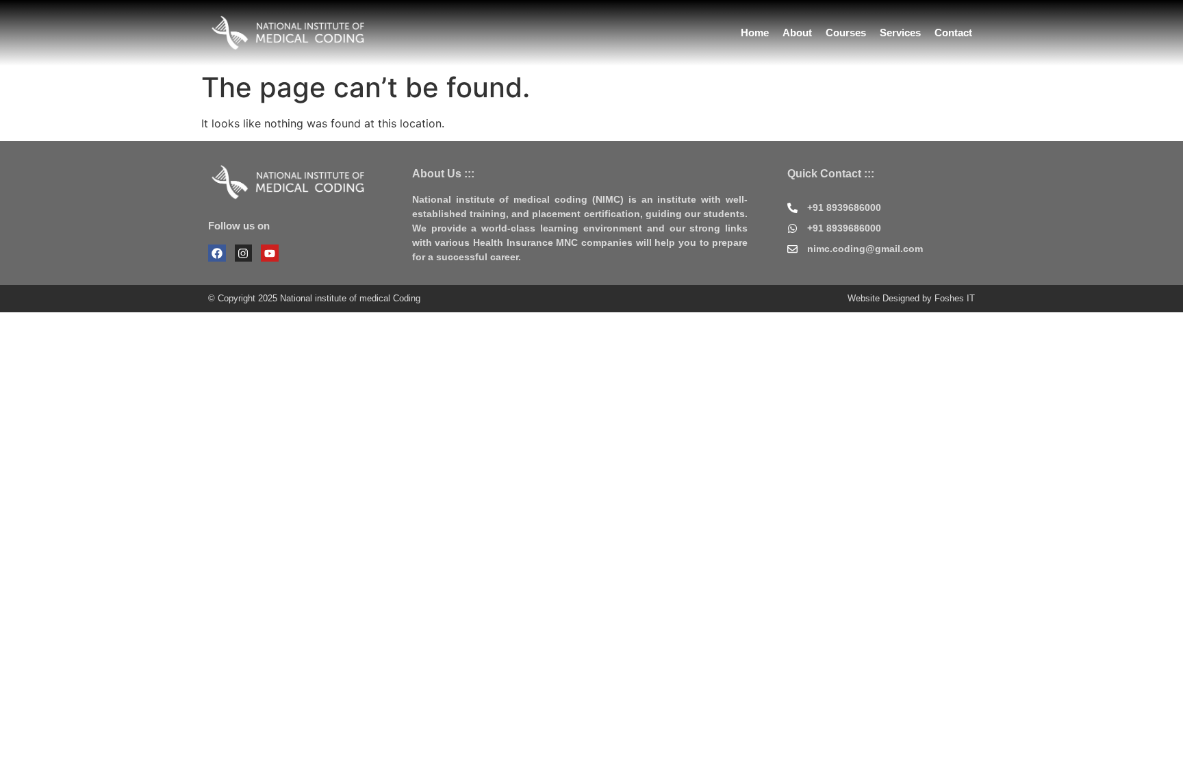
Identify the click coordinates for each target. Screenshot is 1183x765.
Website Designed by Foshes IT (911, 298)
